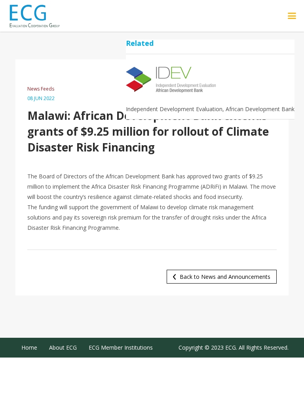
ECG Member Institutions (121, 347)
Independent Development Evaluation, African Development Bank (210, 109)
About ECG (63, 347)
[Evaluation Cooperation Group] (43, 16)
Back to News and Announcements (225, 276)
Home (29, 347)
